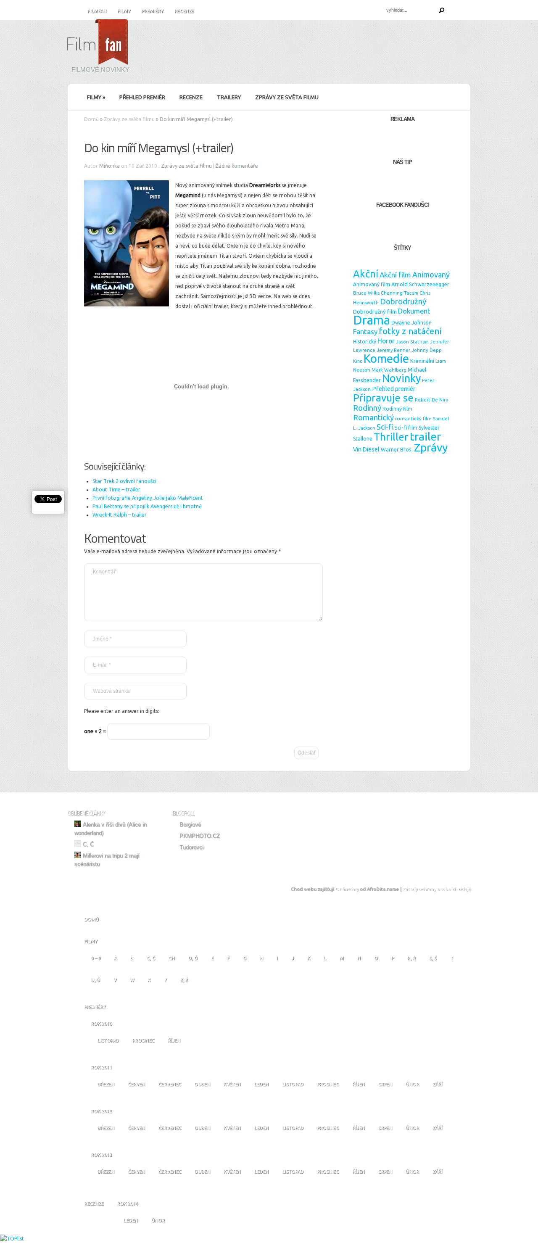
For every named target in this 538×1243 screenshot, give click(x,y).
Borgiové (190, 824)
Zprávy (431, 447)
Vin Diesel (366, 449)
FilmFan (96, 10)
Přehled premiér (142, 97)
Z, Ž (184, 979)
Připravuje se (383, 398)
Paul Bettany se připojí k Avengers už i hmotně (147, 506)
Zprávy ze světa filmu (287, 97)
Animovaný (431, 274)
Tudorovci (191, 847)
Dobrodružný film (375, 311)
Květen (232, 1084)
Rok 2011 (101, 1067)
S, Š (433, 958)
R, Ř (411, 958)
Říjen (174, 1040)
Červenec (169, 1084)
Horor (386, 341)
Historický (364, 341)
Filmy (124, 10)
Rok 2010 (101, 1023)
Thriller (391, 437)
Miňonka (109, 166)
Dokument (414, 311)
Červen (136, 1084)
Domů (91, 119)
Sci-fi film (405, 427)
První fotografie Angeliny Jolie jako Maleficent (147, 498)
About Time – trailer (116, 489)
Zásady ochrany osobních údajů (437, 889)
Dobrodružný (403, 301)
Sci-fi (385, 427)
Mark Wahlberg (389, 369)
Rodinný (367, 408)
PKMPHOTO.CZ (199, 836)
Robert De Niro (431, 399)
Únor (412, 1084)
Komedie (386, 358)
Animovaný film (371, 284)
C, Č (88, 844)
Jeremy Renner (393, 350)
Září (437, 1084)
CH (172, 958)
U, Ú (95, 979)
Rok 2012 (101, 1111)
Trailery (229, 97)
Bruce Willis (366, 293)
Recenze (184, 10)
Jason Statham (412, 341)
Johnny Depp (426, 350)
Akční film (395, 275)
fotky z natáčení (410, 331)
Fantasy (365, 331)
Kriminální (422, 360)
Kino (357, 361)
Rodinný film (397, 409)
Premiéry (153, 10)
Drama (371, 320)
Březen (106, 1084)
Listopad (108, 1040)
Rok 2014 (127, 1203)
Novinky (401, 378)
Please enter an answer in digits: (121, 711)
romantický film (413, 418)
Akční (365, 273)
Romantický (373, 417)
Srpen (385, 1084)
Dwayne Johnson (411, 322)
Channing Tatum (399, 293)
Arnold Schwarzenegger (420, 284)
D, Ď (193, 958)
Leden (261, 1084)
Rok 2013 (101, 1154)
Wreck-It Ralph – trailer (119, 514)
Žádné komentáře (237, 166)
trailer (425, 436)
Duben (202, 1084)
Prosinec (143, 1040)
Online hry (347, 889)
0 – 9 (95, 958)
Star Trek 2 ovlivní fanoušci (124, 481)
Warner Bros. (397, 449)
